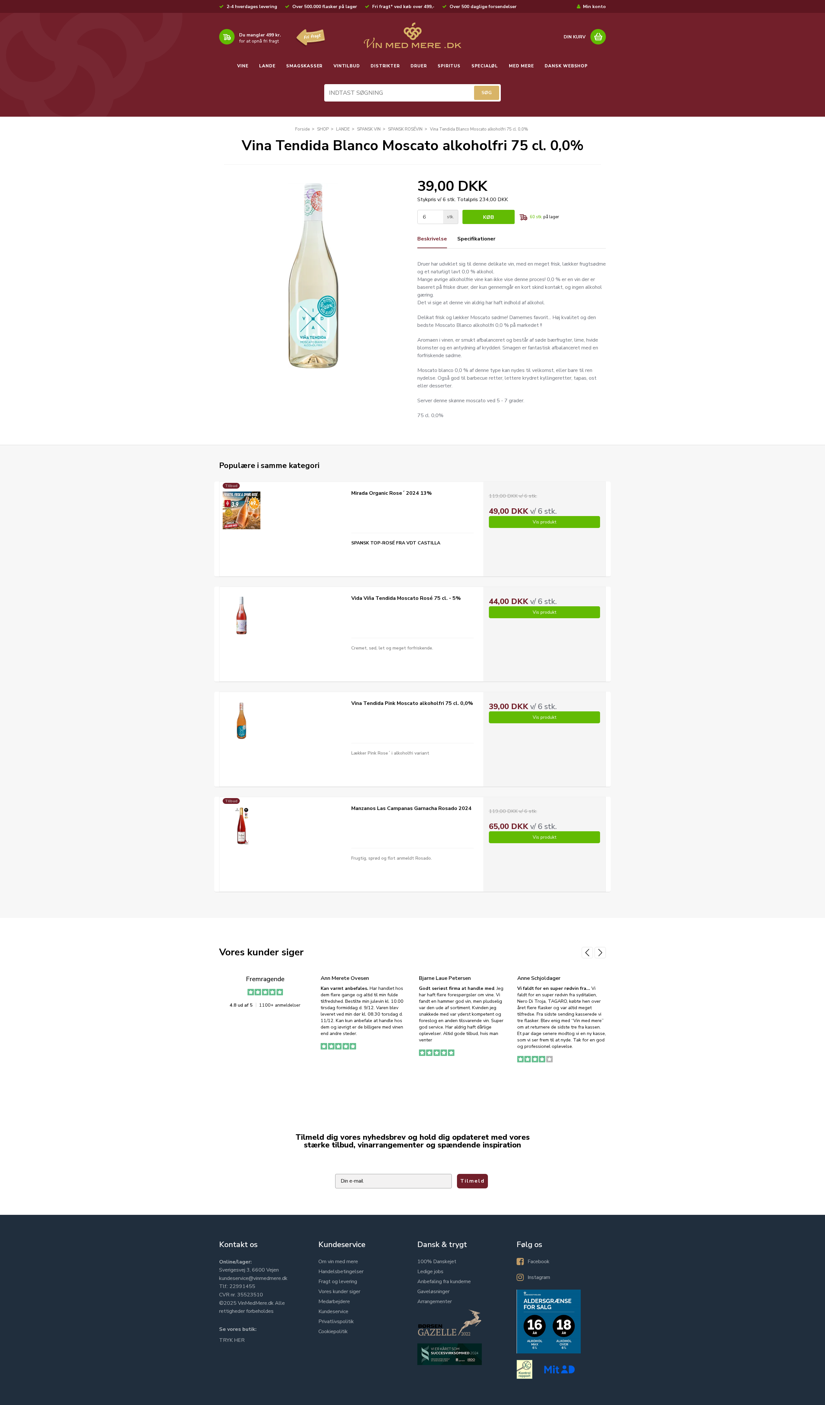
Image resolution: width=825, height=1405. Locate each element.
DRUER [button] (419, 66)
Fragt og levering (337, 1281)
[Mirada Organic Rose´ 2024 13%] (241, 510)
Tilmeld (472, 1181)
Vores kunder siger (339, 1291)
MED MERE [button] (521, 66)
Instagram (539, 1277)
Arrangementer (434, 1301)
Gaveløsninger (433, 1291)
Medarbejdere (334, 1301)
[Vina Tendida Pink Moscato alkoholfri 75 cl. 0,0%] (241, 720)
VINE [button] (242, 66)
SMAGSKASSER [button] (304, 66)
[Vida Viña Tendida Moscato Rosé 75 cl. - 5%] (241, 615)
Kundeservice (333, 1311)
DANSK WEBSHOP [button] (566, 66)
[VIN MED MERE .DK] (412, 35)
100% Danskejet (436, 1261)
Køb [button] (488, 217)
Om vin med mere (338, 1261)
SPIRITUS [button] (449, 66)
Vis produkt (544, 522)
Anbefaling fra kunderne (444, 1281)
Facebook (538, 1261)
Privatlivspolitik (336, 1321)
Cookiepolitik (333, 1331)
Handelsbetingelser (341, 1271)
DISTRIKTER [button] (385, 66)
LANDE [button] (267, 66)
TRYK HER (232, 1340)
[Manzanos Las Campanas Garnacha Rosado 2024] (241, 825)
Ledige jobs (430, 1271)
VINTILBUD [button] (347, 66)
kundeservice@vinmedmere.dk (253, 1278)
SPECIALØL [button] (484, 66)
